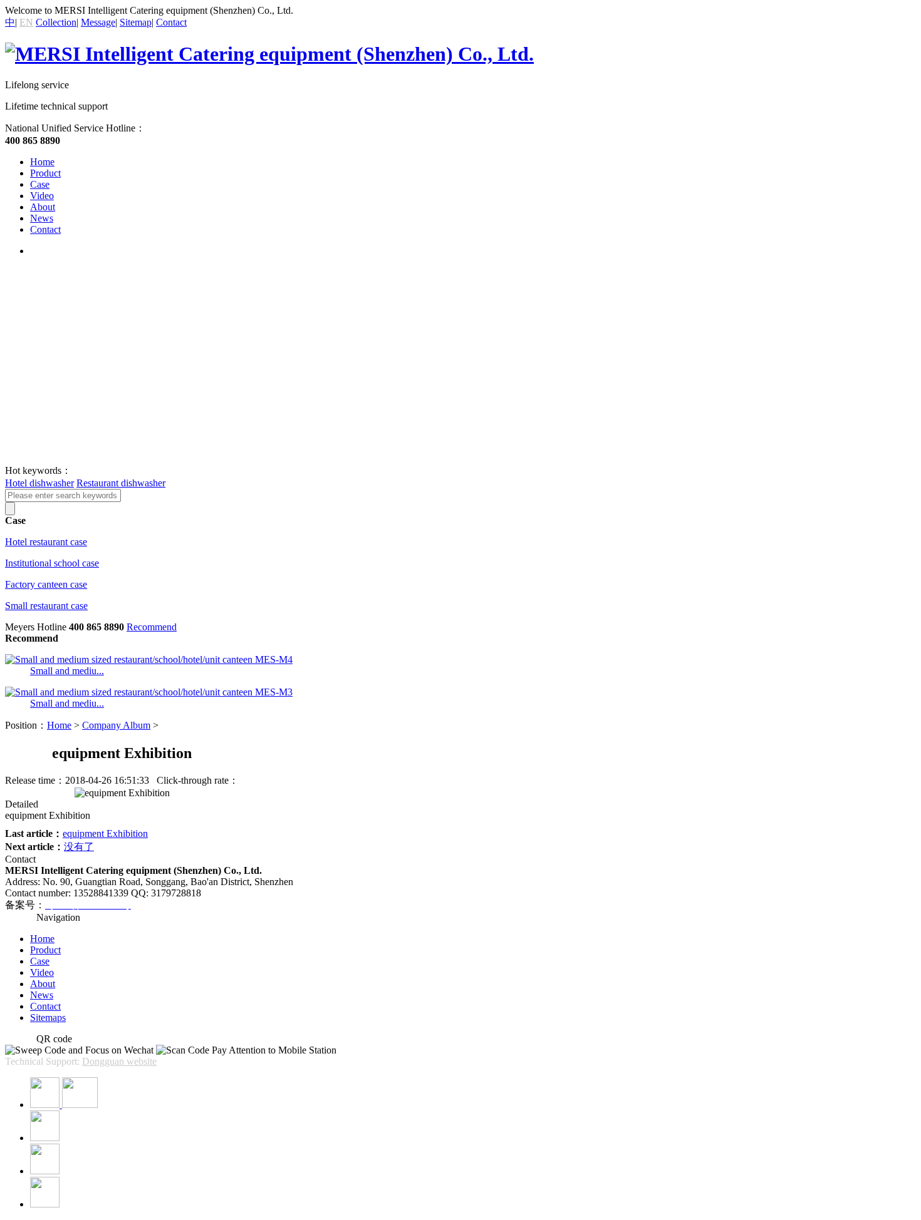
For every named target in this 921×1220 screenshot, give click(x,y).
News (41, 218)
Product (45, 173)
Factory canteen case (46, 584)
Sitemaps (48, 1017)
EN (26, 22)
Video (42, 195)
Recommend (152, 627)
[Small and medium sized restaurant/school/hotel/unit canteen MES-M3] (149, 692)
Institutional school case (52, 563)
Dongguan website (119, 1061)
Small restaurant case (46, 605)
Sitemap (136, 22)
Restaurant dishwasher (120, 483)
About (42, 207)
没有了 (79, 846)
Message (98, 22)
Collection (56, 22)
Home (42, 161)
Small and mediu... (67, 670)
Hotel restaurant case (46, 541)
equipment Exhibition (105, 833)
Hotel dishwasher (39, 483)
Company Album (116, 725)
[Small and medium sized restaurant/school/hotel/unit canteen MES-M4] (149, 659)
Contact (171, 22)
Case (39, 184)
